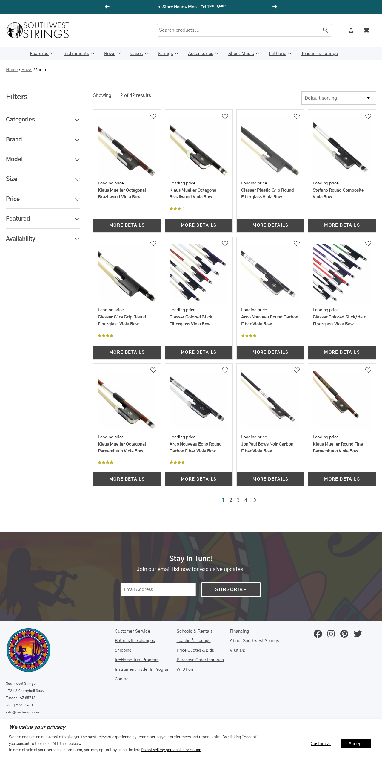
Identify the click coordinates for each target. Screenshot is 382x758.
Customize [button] (321, 744)
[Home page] (42, 30)
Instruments (76, 53)
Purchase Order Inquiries (200, 660)
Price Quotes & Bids (195, 650)
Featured (39, 53)
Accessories (200, 53)
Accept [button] (356, 744)
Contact (122, 679)
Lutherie (277, 53)
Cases (136, 53)
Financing (239, 631)
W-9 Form (186, 669)
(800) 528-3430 (19, 705)
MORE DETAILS (127, 225)
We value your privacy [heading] (37, 727)
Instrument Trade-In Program (143, 669)
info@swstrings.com (22, 712)
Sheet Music (241, 53)
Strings (165, 53)
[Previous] (108, 6)
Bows (109, 53)
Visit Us (237, 650)
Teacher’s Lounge (319, 53)
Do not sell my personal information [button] (171, 750)
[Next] (274, 6)
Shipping (123, 650)
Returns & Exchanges (135, 641)
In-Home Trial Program (137, 660)
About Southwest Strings (254, 641)
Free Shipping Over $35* (191, 7)
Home (12, 70)
